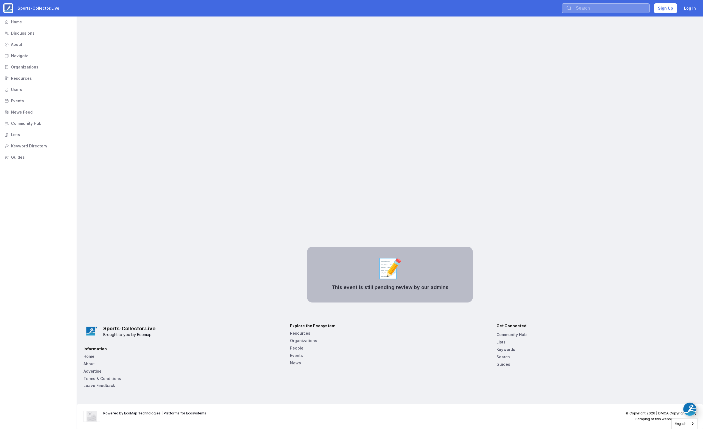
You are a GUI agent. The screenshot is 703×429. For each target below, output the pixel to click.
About (12, 44)
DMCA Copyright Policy (677, 413)
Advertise (92, 371)
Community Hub (22, 123)
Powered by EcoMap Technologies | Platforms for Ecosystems (154, 413)
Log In (690, 8)
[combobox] (684, 423)
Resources (17, 78)
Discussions (19, 33)
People (296, 348)
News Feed (18, 112)
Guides (14, 157)
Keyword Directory (25, 146)
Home (12, 22)
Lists (11, 134)
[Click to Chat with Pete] (689, 409)
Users (12, 89)
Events (13, 100)
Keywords (505, 349)
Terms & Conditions (102, 378)
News (295, 363)
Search (503, 356)
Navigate (16, 55)
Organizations (20, 67)
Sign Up (665, 8)
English (680, 424)
